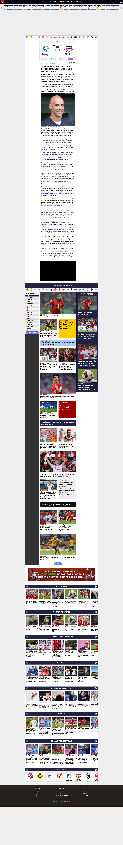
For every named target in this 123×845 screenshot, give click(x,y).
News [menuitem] (43, 1)
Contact (37, 793)
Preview (62, 58)
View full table (32, 332)
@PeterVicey (51, 63)
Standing (53, 58)
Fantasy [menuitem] (70, 1)
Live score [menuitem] (52, 1)
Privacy (61, 793)
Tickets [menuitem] (79, 1)
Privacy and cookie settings (61, 795)
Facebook (85, 793)
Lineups (44, 58)
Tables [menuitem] (61, 1)
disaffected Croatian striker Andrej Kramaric (59, 226)
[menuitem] (13, 1)
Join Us (37, 795)
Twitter (85, 791)
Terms (61, 791)
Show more (58, 563)
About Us (37, 791)
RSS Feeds (85, 795)
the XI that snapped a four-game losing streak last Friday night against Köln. (57, 154)
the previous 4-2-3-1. (57, 157)
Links (85, 798)
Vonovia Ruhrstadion (57, 43)
